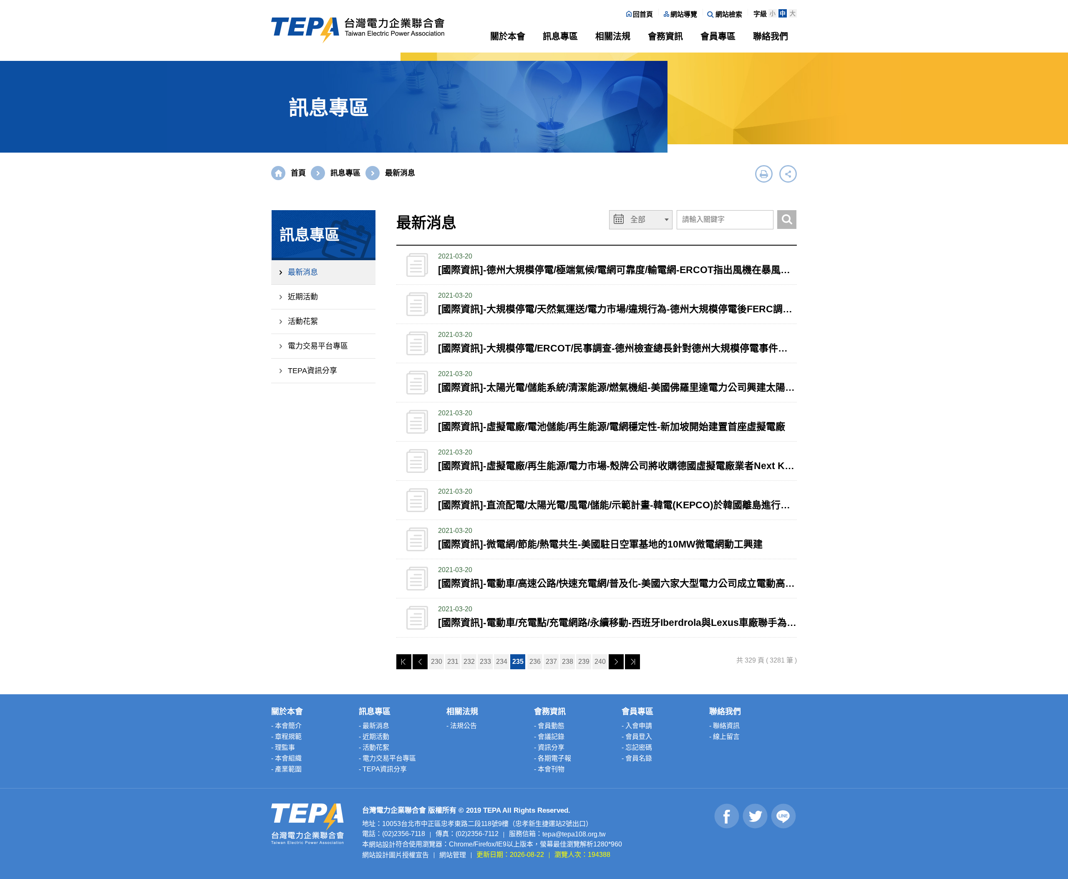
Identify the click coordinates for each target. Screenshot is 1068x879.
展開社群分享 (788, 174)
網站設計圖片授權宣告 (395, 854)
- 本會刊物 (549, 769)
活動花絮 (303, 321)
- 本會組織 (286, 758)
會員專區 (718, 36)
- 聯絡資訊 (724, 725)
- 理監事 (283, 747)
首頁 (298, 173)
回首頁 (643, 14)
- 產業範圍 (286, 769)
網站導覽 (683, 14)
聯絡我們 (770, 36)
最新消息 (303, 272)
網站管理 (452, 854)
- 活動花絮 (374, 747)
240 (600, 661)
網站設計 (382, 844)
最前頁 (403, 661)
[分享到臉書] (727, 816)
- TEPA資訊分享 (383, 769)
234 (501, 661)
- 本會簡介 (286, 725)
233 (485, 661)
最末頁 (632, 661)
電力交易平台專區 (318, 346)
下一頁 (616, 661)
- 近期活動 (374, 736)
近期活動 (303, 297)
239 (583, 661)
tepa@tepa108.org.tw (574, 834)
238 (567, 661)
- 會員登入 (637, 736)
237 (551, 661)
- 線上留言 (724, 736)
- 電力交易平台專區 (387, 758)
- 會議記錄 (549, 736)
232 (469, 661)
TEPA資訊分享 (312, 371)
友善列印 (764, 174)
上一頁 (420, 661)
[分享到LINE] (783, 816)
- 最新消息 (374, 725)
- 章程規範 (286, 736)
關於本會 (507, 36)
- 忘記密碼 (637, 747)
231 (452, 661)
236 (535, 661)
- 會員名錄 (637, 758)
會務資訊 (665, 36)
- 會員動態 (549, 725)
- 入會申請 (637, 725)
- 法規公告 (461, 725)
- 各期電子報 (552, 758)
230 (436, 661)
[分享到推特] (755, 816)
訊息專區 (560, 36)
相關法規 (612, 36)
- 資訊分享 (549, 747)
